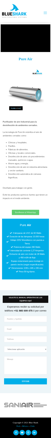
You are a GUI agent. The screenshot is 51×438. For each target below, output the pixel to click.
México (25, 426)
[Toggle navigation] (45, 11)
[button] (25, 212)
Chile (32, 426)
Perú (18, 426)
